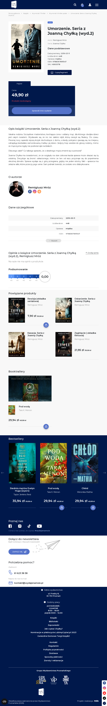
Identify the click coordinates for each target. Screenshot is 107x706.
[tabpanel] (22, 475)
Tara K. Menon (25, 410)
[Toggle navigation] (75, 5)
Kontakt (53, 642)
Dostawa (53, 653)
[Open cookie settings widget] (4, 701)
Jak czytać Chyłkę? (53, 629)
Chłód (85, 488)
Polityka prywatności (53, 649)
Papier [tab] (19, 84)
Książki (25, 13)
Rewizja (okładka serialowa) (37, 300)
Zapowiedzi (53, 625)
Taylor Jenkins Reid (22, 494)
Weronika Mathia (85, 492)
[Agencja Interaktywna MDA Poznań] (96, 701)
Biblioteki (53, 621)
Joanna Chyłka (59, 43)
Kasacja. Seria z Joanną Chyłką (36, 334)
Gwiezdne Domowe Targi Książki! (53, 636)
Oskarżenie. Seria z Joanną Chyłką (85, 300)
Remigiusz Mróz (60, 40)
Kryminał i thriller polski (58, 13)
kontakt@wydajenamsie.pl (28, 583)
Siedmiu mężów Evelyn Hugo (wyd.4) (22, 489)
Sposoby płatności (53, 657)
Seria (50, 22)
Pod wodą (24, 406)
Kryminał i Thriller (39, 13)
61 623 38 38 (21, 573)
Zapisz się (17, 552)
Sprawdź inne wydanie (42, 111)
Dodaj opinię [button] (93, 253)
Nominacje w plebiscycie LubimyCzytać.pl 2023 (53, 632)
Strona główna (14, 13)
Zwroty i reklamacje (53, 660)
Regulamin (53, 646)
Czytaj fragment (61, 72)
